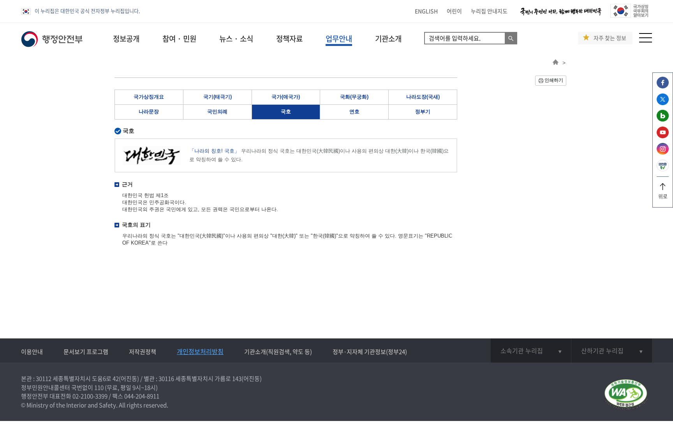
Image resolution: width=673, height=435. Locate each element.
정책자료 (289, 38)
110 (99, 387)
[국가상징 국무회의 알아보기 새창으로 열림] (629, 15)
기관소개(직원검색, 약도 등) (278, 351)
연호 (354, 111)
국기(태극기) (217, 97)
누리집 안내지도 (489, 11)
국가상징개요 (149, 97)
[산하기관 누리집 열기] (611, 350)
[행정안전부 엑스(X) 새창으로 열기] (663, 103)
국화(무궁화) (354, 97)
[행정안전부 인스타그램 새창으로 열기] (663, 152)
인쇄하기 (553, 80)
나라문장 (149, 111)
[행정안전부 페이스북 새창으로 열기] (663, 86)
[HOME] (555, 63)
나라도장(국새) (423, 97)
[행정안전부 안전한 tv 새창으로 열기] (663, 169)
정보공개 (126, 38)
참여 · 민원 (179, 38)
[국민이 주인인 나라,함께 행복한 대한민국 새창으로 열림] (560, 15)
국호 (286, 111)
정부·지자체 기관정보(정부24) (370, 351)
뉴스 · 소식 (236, 38)
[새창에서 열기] (625, 395)
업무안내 (339, 38)
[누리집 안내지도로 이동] (645, 40)
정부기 (422, 111)
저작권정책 (142, 351)
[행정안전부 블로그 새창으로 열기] (663, 119)
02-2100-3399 (89, 396)
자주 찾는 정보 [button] (610, 38)
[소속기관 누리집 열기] (531, 350)
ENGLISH (426, 11)
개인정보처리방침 (200, 351)
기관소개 (388, 38)
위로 (663, 196)
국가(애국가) (285, 97)
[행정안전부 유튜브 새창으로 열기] (663, 136)
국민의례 (217, 111)
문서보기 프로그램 (85, 351)
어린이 (454, 11)
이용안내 (32, 351)
